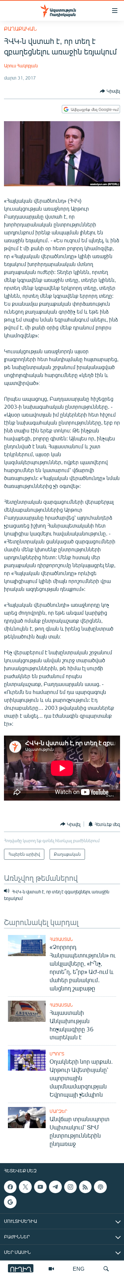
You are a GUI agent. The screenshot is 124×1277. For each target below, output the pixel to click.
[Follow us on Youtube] (40, 1187)
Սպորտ (57, 1053)
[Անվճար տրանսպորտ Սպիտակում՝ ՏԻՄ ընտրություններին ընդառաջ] (27, 1117)
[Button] (110, 91)
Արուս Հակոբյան (21, 65)
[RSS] (85, 1187)
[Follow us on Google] (10, 1202)
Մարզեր (58, 1111)
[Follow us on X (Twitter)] (25, 1187)
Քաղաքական (20, 28)
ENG (78, 1268)
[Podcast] (100, 1187)
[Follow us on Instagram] (70, 1187)
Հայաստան (61, 939)
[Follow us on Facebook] (10, 1187)
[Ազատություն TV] (51, 1268)
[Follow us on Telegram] (55, 1187)
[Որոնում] (106, 1268)
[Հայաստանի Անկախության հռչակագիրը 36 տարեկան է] (27, 1011)
